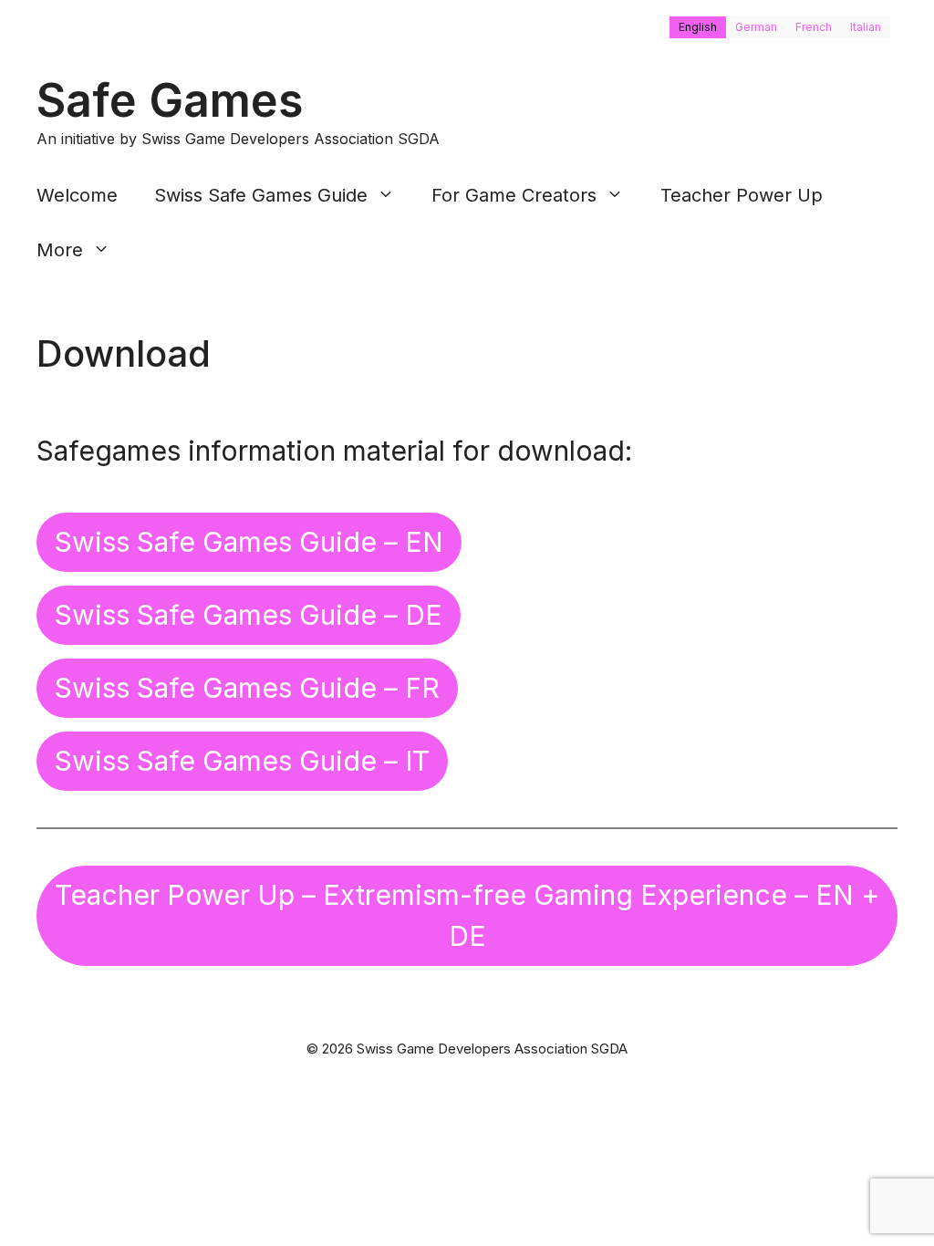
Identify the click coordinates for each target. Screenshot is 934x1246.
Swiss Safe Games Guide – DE (248, 614)
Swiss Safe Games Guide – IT (242, 760)
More (59, 250)
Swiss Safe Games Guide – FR (247, 687)
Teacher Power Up (741, 195)
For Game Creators (514, 195)
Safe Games (170, 100)
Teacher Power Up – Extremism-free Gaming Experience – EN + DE (467, 915)
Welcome (77, 195)
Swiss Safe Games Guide (261, 195)
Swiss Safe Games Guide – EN (249, 541)
